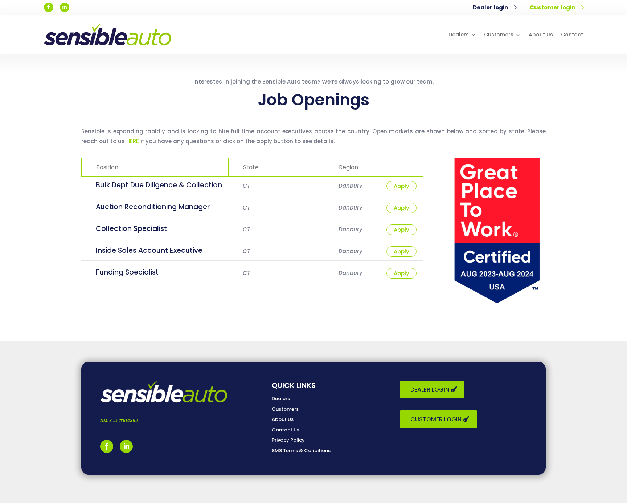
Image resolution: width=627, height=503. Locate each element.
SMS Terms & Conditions (301, 450)
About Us (541, 34)
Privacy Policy (288, 440)
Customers (498, 34)
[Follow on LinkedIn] (64, 7)
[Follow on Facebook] (48, 7)
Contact (572, 34)
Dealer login (490, 7)
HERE (132, 141)
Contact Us (285, 429)
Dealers (458, 34)
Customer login (552, 7)
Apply (401, 186)
